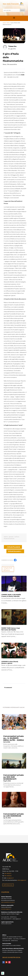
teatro (6, 536)
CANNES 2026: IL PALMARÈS (11, 595)
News (8, 22)
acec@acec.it (10, 878)
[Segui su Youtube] (6, 962)
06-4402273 (7, 873)
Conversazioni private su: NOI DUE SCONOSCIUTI (13, 777)
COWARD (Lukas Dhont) (9, 662)
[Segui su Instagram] (9, 962)
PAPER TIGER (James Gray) (10, 629)
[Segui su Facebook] (3, 962)
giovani (11, 536)
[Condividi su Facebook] (15, 560)
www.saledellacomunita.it (8, 902)
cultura (16, 536)
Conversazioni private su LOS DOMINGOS (13, 815)
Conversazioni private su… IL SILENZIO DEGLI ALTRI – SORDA (13, 738)
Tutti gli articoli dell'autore (7, 569)
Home (4, 22)
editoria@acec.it (21, 880)
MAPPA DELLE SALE (8, 885)
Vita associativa (12, 64)
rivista (22, 74)
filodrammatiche (9, 538)
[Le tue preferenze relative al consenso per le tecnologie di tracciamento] (2, 973)
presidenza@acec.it (6, 909)
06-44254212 (8, 876)
